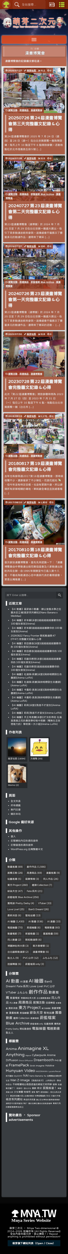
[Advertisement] (34, 1144)
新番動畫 (30, 933)
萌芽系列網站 (14, 1099)
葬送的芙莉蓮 (29, 1099)
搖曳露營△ (45, 1092)
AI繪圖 (11, 921)
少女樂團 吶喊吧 (22, 1092)
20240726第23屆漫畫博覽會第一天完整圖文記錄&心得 (35, 299)
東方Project (14, 885)
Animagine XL (33, 1048)
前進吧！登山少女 (24, 1088)
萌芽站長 (31, 70)
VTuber (42, 903)
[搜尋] (59, 595)
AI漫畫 (51, 921)
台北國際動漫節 (16, 952)
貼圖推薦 (12, 879)
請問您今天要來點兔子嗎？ (17, 1103)
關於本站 (16, 814)
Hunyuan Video (20, 1070)
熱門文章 (16, 809)
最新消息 (12, 915)
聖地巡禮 (30, 915)
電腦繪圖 (12, 927)
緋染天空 (12, 891)
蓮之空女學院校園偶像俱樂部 (48, 1099)
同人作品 (48, 879)
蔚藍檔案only (32, 964)
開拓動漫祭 (31, 939)
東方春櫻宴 (39, 946)
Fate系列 (32, 891)
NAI (26, 1075)
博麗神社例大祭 (16, 946)
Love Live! (13, 909)
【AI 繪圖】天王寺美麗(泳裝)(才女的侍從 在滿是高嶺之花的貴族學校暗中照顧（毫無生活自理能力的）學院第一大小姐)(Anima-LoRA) (36, 720)
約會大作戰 (55, 1096)
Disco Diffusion (26, 1060)
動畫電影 (12, 933)
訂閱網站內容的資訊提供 (24, 840)
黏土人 (11, 958)
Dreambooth (44, 1059)
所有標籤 (16, 805)
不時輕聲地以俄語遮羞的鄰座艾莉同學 (32, 1084)
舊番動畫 (48, 933)
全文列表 (16, 801)
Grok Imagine (37, 1065)
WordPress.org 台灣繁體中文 (27, 849)
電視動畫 (49, 927)
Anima (11, 1048)
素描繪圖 (32, 927)
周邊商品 (24, 110)
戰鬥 (38, 1092)
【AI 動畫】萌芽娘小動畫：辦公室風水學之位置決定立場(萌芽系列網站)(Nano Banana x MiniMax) (36, 612)
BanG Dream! (35, 909)
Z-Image (23, 1080)
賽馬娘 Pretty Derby (18, 903)
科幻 (48, 1096)
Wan (13, 1080)
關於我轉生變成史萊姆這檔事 (40, 1103)
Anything (15, 1054)
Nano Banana (36, 1076)
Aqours (28, 1055)
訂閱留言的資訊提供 (22, 845)
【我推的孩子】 (37, 1080)
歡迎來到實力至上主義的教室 (22, 1096)
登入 (13, 836)
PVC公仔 (28, 958)
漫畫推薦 (51, 873)
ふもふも (47, 958)
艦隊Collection (40, 885)
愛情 (33, 1092)
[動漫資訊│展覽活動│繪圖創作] (34, 26)
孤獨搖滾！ (50, 1087)
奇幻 (39, 1088)
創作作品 (32, 867)
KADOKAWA (42, 1071)
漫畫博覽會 (36, 110)
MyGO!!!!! (18, 1076)
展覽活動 (12, 110)
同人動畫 (12, 939)
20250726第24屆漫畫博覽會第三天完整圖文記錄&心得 (35, 124)
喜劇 (34, 1088)
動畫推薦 (12, 867)
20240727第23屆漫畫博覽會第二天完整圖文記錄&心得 (35, 211)
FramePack (19, 1065)
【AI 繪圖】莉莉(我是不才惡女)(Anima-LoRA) (36, 713)
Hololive (49, 1065)
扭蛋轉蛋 (12, 964)
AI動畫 (32, 921)
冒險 (55, 1084)
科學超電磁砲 (40, 1096)
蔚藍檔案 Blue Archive (42, 194)
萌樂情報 (30, 879)
